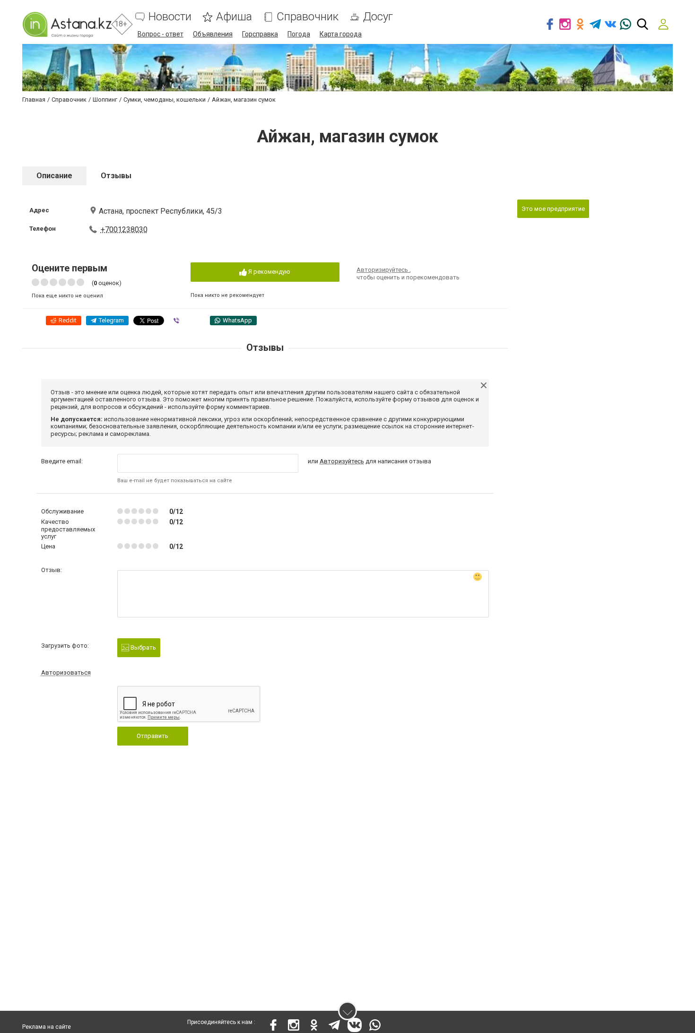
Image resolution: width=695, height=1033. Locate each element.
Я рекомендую (268, 271)
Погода (298, 34)
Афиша (234, 16)
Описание (54, 175)
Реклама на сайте (46, 1027)
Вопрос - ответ (160, 34)
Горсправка (260, 34)
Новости (169, 16)
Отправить (152, 735)
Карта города (341, 34)
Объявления (213, 34)
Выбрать (142, 647)
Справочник (308, 16)
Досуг (378, 16)
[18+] (67, 24)
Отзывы (116, 175)
